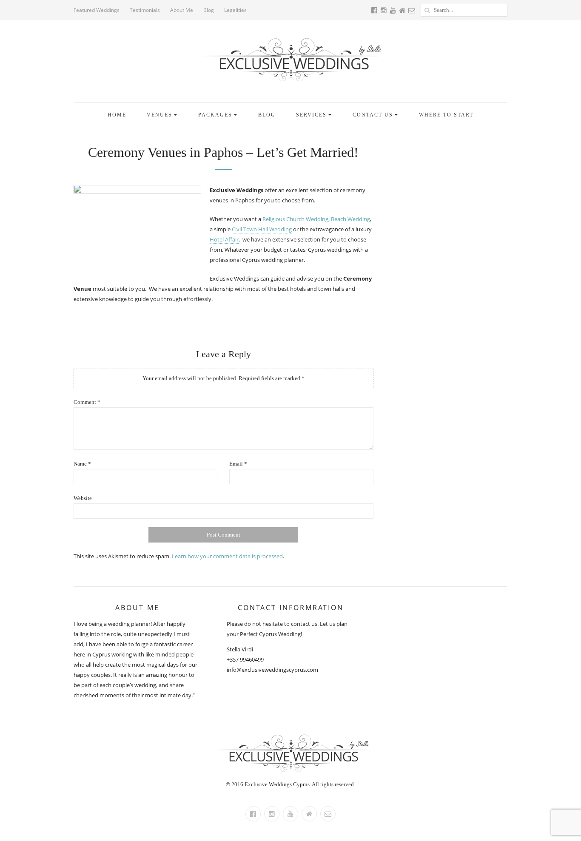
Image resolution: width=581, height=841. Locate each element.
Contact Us (373, 115)
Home (117, 115)
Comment (87, 402)
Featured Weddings (97, 10)
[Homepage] (309, 813)
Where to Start (446, 115)
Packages (215, 115)
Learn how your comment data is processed (227, 556)
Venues (159, 115)
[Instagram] (271, 813)
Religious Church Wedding (295, 219)
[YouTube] (290, 813)
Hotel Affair (224, 239)
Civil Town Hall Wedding (262, 229)
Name (82, 463)
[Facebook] (253, 813)
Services (311, 115)
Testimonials (145, 10)
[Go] (427, 10)
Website (83, 498)
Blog (208, 10)
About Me (181, 10)
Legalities (235, 10)
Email (238, 463)
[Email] (328, 813)
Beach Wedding (350, 219)
